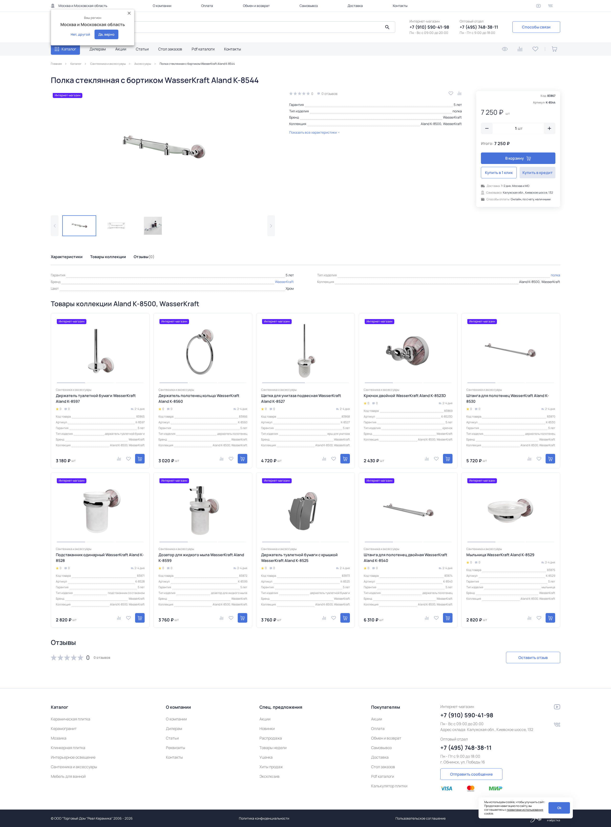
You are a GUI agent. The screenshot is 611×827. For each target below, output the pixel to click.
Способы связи (536, 27)
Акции (120, 49)
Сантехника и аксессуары (74, 766)
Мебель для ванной (68, 776)
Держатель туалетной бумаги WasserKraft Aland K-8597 (96, 398)
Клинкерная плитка (68, 747)
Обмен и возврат (256, 5)
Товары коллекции (108, 256)
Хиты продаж (271, 766)
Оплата (207, 5)
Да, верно (106, 34)
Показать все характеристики (313, 132)
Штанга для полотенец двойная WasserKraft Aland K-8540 (405, 557)
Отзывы (144, 256)
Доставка (355, 5)
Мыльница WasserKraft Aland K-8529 (500, 554)
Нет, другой (80, 34)
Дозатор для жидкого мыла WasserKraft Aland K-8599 (201, 557)
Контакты (400, 5)
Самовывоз (309, 5)
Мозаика (58, 738)
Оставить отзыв (533, 657)
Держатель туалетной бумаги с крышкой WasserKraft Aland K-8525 (299, 557)
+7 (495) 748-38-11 (479, 27)
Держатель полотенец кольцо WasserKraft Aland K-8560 (198, 398)
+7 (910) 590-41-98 (429, 27)
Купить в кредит (537, 172)
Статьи (142, 49)
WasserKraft (452, 117)
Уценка (266, 757)
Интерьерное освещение (73, 757)
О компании (162, 5)
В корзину (514, 158)
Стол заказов (170, 49)
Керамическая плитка (70, 719)
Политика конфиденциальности (264, 818)
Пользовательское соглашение (420, 818)
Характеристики (67, 256)
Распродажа (270, 738)
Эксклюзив (269, 776)
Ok (559, 807)
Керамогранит (64, 728)
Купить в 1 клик (499, 172)
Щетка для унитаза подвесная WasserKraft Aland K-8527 (301, 398)
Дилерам (98, 49)
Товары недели (273, 747)
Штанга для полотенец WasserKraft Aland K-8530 (507, 398)
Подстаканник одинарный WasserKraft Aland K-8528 (100, 557)
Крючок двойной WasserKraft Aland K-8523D (405, 395)
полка (457, 111)
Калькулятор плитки (389, 786)
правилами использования (525, 810)
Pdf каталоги (203, 49)
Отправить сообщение (471, 774)
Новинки (267, 728)
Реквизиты (175, 747)
